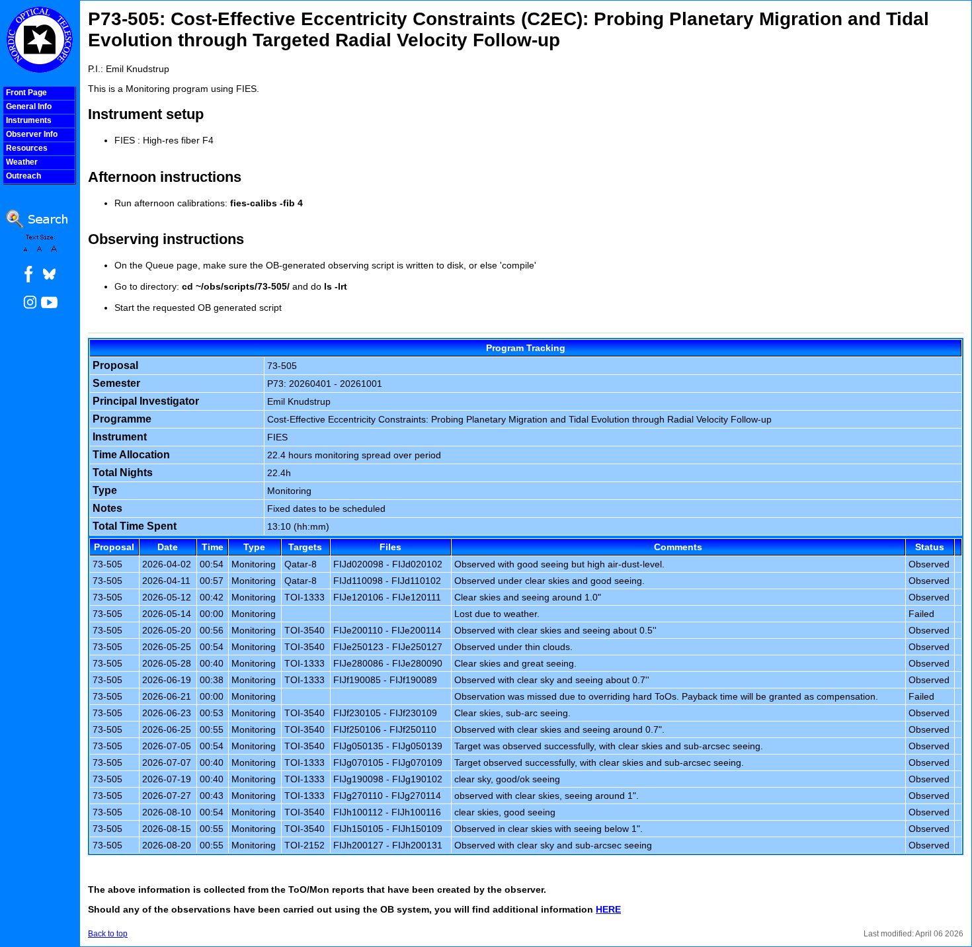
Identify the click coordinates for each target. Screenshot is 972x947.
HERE (608, 909)
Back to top (108, 933)
